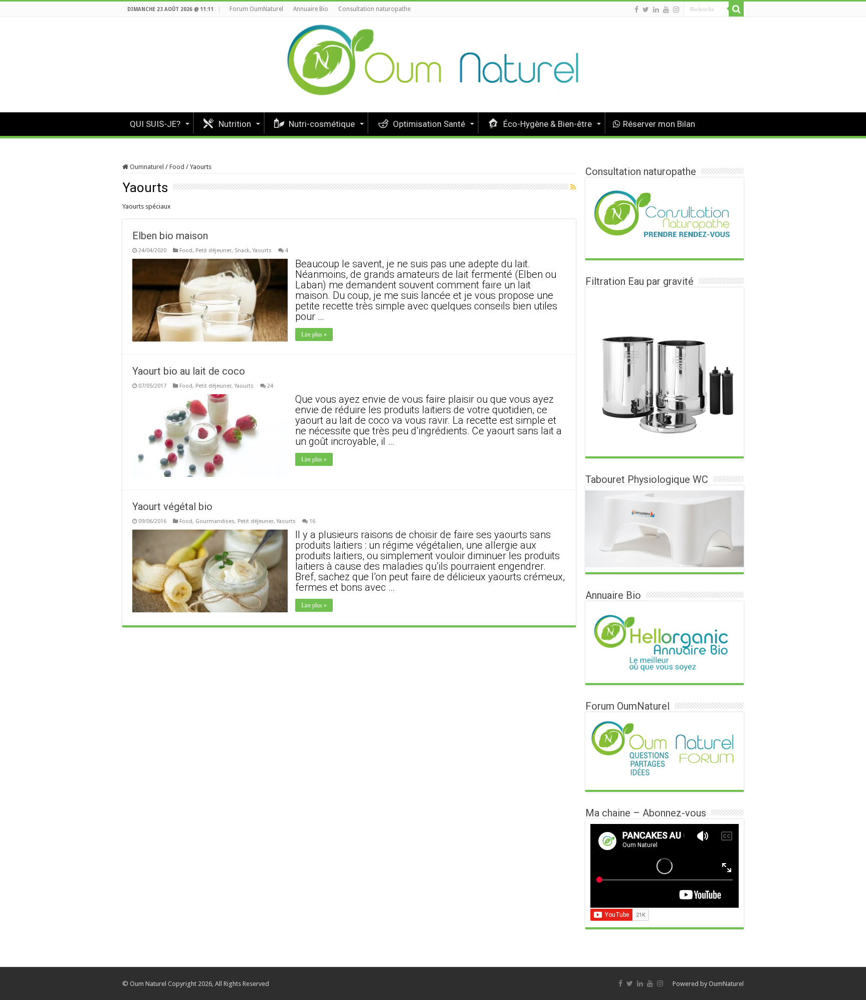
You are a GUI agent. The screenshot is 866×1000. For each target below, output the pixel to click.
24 (270, 386)
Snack (242, 250)
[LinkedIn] (656, 10)
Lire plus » (314, 334)
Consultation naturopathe (374, 9)
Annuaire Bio (310, 9)
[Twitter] (645, 10)
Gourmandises (215, 521)
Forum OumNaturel (256, 9)
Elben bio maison (170, 236)
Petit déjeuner (213, 250)
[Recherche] (736, 9)
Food (176, 167)
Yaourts (262, 250)
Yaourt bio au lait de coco (188, 371)
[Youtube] (666, 10)
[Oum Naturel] (433, 64)
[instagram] (676, 10)
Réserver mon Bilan (659, 124)
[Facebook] (636, 10)
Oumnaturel (146, 167)
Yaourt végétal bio (172, 507)
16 (312, 521)
